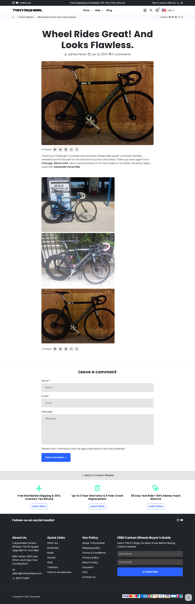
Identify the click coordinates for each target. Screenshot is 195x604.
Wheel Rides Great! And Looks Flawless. (57, 17)
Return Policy (90, 562)
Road (50, 552)
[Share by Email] (182, 17)
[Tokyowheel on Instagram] (13, 3)
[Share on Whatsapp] (179, 17)
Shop (87, 10)
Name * (45, 380)
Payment (87, 567)
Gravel (51, 557)
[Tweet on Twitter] (173, 17)
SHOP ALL (52, 543)
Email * (45, 396)
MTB (49, 562)
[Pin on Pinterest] (176, 17)
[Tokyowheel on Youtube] (17, 3)
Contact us (89, 577)
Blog (109, 10)
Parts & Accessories (59, 572)
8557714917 (21, 578)
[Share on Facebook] (170, 17)
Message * (47, 411)
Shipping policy (91, 548)
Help (99, 10)
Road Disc (53, 548)
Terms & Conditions (94, 552)
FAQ (84, 572)
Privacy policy (90, 557)
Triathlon (52, 567)
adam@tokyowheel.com (27, 572)
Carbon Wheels (25, 17)
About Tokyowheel (93, 543)
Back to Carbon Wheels (97, 475)
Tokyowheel (34, 596)
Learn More (39, 506)
